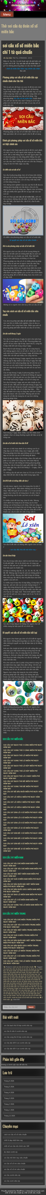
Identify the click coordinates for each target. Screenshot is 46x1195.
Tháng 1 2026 (9, 1110)
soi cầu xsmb (11, 995)
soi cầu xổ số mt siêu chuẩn (14, 1169)
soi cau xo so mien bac (11, 992)
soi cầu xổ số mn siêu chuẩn (14, 1163)
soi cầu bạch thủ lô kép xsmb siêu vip (18, 1025)
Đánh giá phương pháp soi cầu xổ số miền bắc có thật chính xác (22, 984)
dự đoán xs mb (15, 981)
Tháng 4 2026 (9, 1092)
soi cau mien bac (24, 990)
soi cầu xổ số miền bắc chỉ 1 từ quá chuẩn (21, 48)
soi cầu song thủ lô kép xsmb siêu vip (18, 1037)
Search (30, 1007)
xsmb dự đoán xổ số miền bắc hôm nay (25, 997)
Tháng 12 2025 (9, 1116)
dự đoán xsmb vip (16, 983)
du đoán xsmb (26, 981)
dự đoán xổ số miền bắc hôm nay (23, 978)
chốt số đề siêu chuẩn (32, 1193)
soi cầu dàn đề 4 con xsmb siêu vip (17, 1049)
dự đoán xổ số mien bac (29, 974)
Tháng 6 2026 (9, 1081)
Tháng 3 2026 (9, 1098)
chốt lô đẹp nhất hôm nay (13, 1140)
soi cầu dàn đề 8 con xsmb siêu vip (17, 1043)
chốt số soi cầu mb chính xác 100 (16, 1146)
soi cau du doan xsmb (26, 988)
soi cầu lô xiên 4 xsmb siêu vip (15, 1031)
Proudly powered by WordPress (13, 1191)
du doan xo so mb (22, 969)
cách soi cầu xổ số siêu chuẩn (23, 967)
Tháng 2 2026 (9, 1104)
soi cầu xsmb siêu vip (12, 1175)
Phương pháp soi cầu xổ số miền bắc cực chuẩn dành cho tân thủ (22, 986)
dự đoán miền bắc (32, 972)
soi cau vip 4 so (36, 990)
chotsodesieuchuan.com (23, 5)
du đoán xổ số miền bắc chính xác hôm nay (25, 978)
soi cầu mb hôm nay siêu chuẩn (16, 1158)
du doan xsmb (11, 971)
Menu (7, 14)
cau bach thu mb (9, 969)
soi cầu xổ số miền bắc (28, 992)
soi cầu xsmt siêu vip (12, 1181)
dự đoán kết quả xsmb (17, 972)
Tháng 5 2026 (9, 1087)
